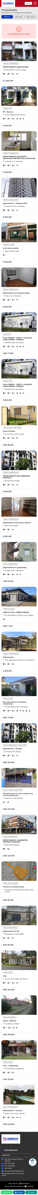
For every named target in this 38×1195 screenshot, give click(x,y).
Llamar (32, 1192)
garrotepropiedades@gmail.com (14, 1171)
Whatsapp (8, 1192)
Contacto (28, 3)
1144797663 (8, 1168)
